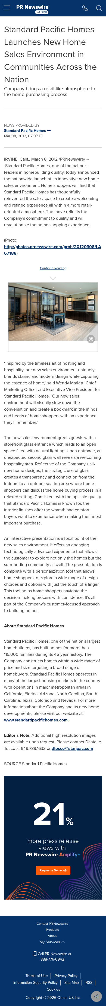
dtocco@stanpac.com (72, 748)
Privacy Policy (66, 976)
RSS (89, 982)
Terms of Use (37, 976)
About (52, 935)
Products (52, 929)
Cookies (53, 989)
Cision (62, 998)
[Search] (99, 8)
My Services (50, 942)
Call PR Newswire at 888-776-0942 (54, 956)
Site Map (71, 982)
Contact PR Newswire (52, 923)
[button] (53, 312)
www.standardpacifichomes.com (36, 720)
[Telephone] (85, 8)
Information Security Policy (35, 982)
